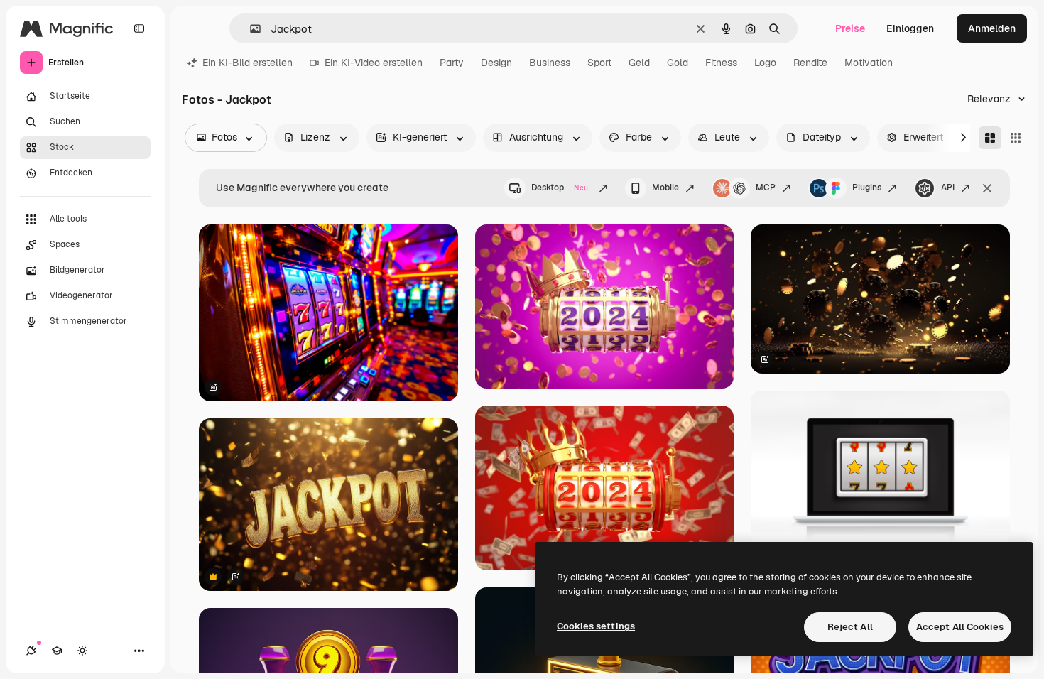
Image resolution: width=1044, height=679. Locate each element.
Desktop (559, 187)
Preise (850, 28)
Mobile (665, 187)
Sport (599, 62)
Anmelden (992, 28)
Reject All (850, 627)
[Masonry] (990, 137)
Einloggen (910, 28)
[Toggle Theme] (82, 650)
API (948, 187)
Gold (677, 62)
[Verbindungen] (31, 650)
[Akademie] (56, 650)
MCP (766, 187)
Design (496, 62)
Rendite (810, 62)
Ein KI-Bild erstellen (247, 62)
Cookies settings (596, 626)
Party (452, 62)
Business (549, 62)
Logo (765, 62)
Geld (639, 62)
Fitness (721, 62)
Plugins (866, 187)
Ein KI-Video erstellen (374, 62)
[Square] (1015, 137)
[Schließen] (987, 188)
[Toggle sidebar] (139, 28)
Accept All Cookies (960, 627)
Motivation (868, 62)
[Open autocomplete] (249, 28)
